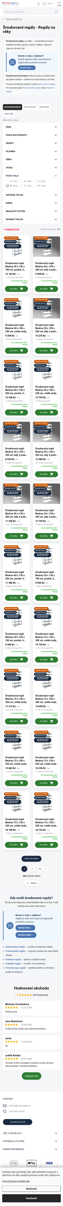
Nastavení (31, 1188)
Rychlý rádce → (25, 928)
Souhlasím (31, 1198)
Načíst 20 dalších (31, 859)
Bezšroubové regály (46, 84)
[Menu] (59, 3)
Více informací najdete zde (16, 1181)
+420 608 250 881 (17, 1111)
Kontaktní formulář (17, 1122)
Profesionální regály (32, 88)
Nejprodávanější (12, 107)
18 (39, 869)
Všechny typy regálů (16, 968)
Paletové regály (13, 959)
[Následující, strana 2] (32, 869)
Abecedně (8, 114)
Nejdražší (44, 107)
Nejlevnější (30, 107)
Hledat (56, 12)
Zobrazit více (31, 1076)
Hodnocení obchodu (31, 988)
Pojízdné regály (13, 963)
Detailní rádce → (26, 935)
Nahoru (34, 883)
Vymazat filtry (12, 229)
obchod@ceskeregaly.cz (20, 1106)
